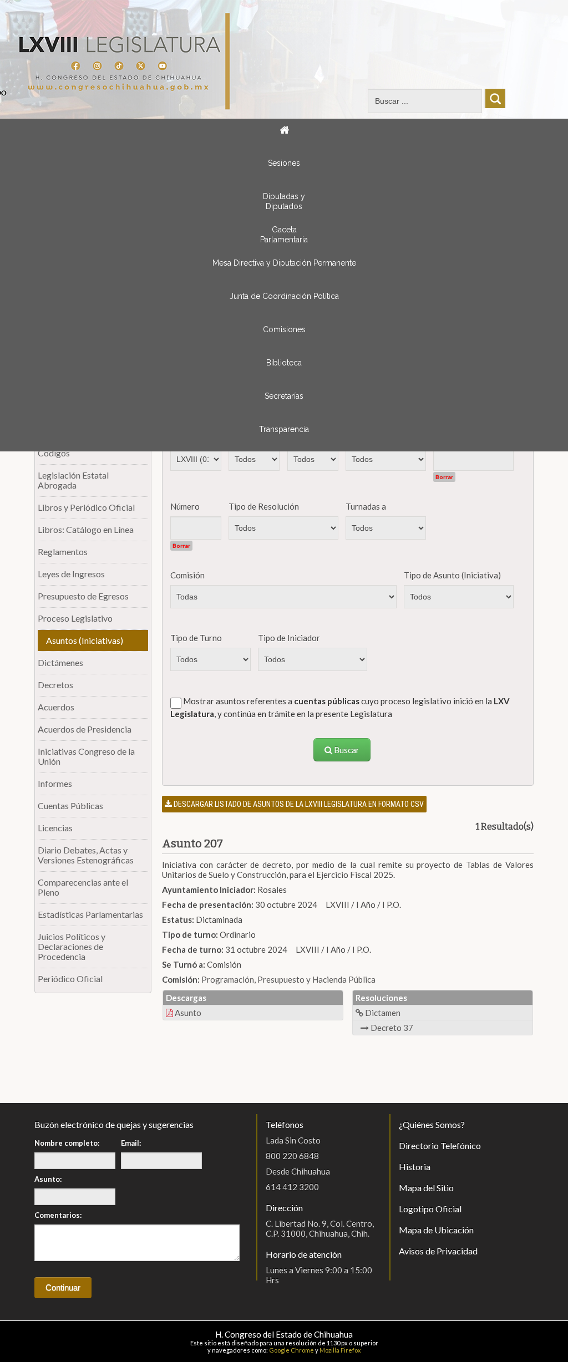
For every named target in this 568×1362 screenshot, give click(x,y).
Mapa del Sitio (426, 1187)
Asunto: (48, 1179)
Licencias (55, 827)
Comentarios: (58, 1215)
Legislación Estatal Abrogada (73, 480)
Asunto (187, 1013)
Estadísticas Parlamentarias (90, 914)
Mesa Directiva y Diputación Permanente (284, 262)
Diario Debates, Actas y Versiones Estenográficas (86, 855)
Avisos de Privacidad (438, 1251)
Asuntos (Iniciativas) (84, 640)
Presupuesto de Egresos (83, 596)
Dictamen (381, 1013)
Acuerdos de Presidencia (84, 729)
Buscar (345, 750)
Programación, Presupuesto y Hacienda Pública (288, 979)
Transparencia (284, 429)
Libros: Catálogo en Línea (86, 529)
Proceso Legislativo (75, 618)
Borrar (444, 477)
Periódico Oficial (70, 978)
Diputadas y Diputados (284, 201)
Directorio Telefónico (440, 1145)
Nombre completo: (66, 1143)
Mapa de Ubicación (436, 1229)
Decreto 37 (391, 1028)
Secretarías (284, 396)
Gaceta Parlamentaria (284, 234)
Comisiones (284, 329)
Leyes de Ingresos (71, 573)
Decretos (55, 684)
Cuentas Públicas (70, 805)
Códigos (54, 453)
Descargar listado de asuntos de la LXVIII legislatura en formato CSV (298, 804)
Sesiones (284, 163)
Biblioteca (284, 362)
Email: (131, 1143)
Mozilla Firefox (340, 1350)
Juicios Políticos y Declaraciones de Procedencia (71, 946)
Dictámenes (60, 662)
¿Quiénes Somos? (432, 1124)
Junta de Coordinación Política (284, 296)
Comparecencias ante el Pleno (83, 887)
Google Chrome (291, 1350)
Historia (414, 1166)
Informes (55, 783)
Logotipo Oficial (430, 1208)
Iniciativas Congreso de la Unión (86, 756)
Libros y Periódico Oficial (86, 507)
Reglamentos (63, 551)
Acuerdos (56, 707)
